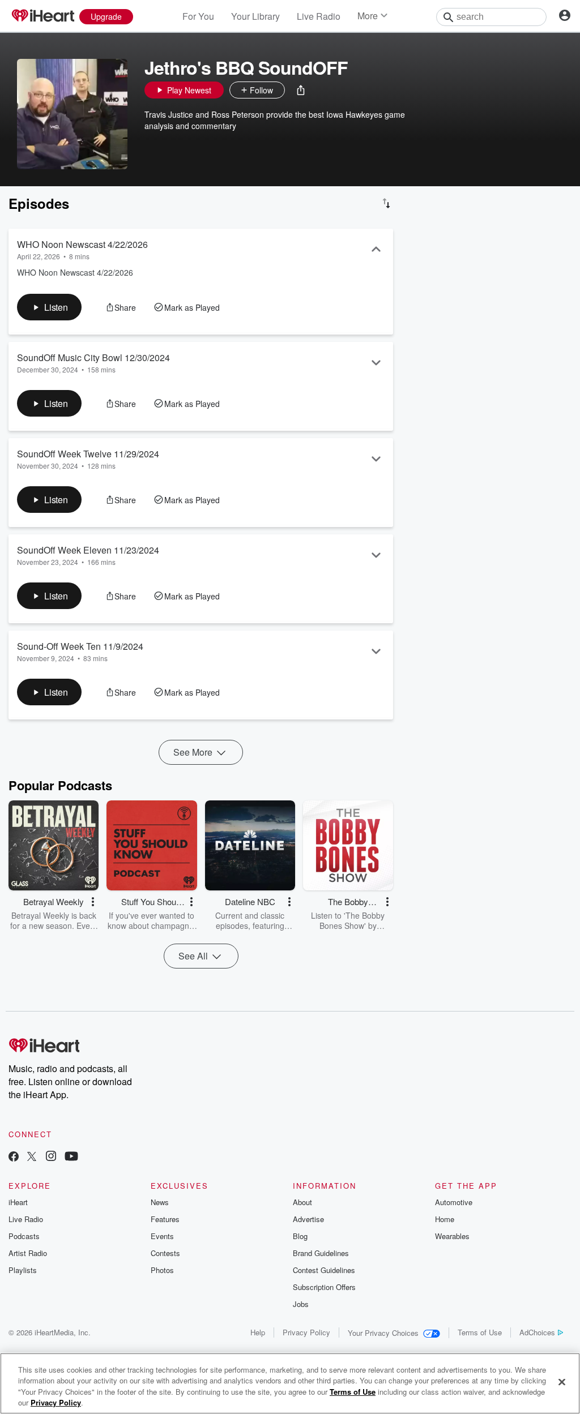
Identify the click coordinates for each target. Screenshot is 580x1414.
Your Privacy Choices (383, 1332)
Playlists (22, 1270)
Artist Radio (27, 1253)
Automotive (453, 1202)
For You (198, 16)
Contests (165, 1253)
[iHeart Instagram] (51, 1157)
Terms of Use (480, 1332)
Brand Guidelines (321, 1253)
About (302, 1202)
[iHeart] (42, 16)
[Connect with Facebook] (13, 1157)
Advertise (308, 1219)
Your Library (255, 16)
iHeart (18, 1202)
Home (444, 1219)
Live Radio (318, 16)
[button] (301, 90)
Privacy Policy (306, 1332)
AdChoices (537, 1332)
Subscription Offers (324, 1287)
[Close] (561, 1381)
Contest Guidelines (324, 1270)
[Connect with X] (31, 1157)
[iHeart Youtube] (71, 1157)
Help (257, 1332)
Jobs (301, 1304)
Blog (300, 1236)
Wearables (452, 1236)
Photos (162, 1270)
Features (165, 1219)
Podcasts (24, 1236)
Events (162, 1236)
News (160, 1202)
